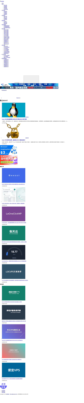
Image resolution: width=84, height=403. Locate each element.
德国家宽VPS (6, 66)
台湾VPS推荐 (6, 34)
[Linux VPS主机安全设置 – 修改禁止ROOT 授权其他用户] (13, 137)
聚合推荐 (3, 28)
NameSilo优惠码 (6, 51)
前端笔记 (5, 14)
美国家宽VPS (6, 62)
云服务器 (5, 6)
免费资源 (3, 15)
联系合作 (3, 391)
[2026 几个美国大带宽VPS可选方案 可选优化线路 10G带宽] (13, 300)
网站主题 (5, 16)
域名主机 (5, 5)
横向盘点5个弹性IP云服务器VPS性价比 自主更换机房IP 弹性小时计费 (14, 321)
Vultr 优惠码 (6, 56)
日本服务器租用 (6, 26)
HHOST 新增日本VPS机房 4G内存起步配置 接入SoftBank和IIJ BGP (13, 184)
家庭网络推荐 (4, 58)
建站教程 (3, 20)
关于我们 (3, 390)
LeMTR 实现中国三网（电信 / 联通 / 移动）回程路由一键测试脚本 (13, 203)
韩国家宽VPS (6, 61)
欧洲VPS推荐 (6, 30)
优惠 (3, 4)
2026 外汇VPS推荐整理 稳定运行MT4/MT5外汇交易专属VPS (12, 340)
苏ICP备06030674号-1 (13, 394)
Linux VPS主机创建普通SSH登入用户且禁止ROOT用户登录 (14, 119)
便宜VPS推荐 (6, 33)
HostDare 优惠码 (6, 55)
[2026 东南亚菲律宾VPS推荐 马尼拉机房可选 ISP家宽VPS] (13, 357)
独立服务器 (6, 9)
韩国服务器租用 (6, 25)
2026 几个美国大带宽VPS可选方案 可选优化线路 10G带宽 (12, 301)
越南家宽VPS (6, 64)
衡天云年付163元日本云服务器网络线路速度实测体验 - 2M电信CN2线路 (14, 241)
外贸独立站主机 (6, 52)
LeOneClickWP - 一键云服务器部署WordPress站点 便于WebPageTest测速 (14, 222)
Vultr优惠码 (6, 48)
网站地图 (3, 392)
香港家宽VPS (6, 60)
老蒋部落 (7, 394)
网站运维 (5, 22)
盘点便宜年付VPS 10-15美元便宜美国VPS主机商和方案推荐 (12, 378)
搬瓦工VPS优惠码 (7, 57)
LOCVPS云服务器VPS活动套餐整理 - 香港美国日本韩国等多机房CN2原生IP (15, 280)
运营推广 (5, 21)
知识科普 (5, 19)
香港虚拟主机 (6, 53)
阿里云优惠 (6, 46)
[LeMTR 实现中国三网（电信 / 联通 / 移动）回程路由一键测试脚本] (13, 201)
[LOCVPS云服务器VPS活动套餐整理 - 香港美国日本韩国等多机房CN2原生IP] (13, 278)
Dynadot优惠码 (6, 49)
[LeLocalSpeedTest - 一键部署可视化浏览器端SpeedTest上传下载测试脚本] (13, 259)
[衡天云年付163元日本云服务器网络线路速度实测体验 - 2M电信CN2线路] (13, 240)
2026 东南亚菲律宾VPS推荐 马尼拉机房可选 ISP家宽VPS (11, 359)
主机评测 (5, 8)
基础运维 (5, 11)
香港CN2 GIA (6, 44)
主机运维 (3, 10)
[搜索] (31, 79)
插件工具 (5, 17)
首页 (3, 3)
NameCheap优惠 (6, 47)
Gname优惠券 (6, 50)
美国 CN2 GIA (6, 43)
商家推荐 (5, 7)
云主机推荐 (4, 54)
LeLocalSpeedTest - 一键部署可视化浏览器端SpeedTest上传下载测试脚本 (14, 261)
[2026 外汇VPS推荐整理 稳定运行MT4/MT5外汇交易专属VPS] (13, 338)
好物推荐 (5, 18)
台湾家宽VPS (6, 59)
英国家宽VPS (6, 65)
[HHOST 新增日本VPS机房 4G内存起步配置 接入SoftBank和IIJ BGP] (13, 182)
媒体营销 (5, 23)
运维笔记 (5, 12)
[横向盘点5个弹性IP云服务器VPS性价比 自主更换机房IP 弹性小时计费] (13, 319)
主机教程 (5, 13)
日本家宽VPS (6, 63)
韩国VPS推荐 (6, 32)
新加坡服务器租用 (7, 27)
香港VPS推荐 (6, 29)
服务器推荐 (4, 24)
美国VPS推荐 (6, 31)
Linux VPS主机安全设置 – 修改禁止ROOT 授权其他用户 (13, 140)
